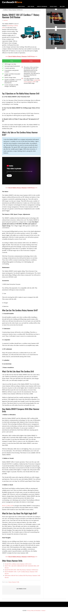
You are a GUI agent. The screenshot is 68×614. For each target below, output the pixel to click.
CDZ (12, 2)
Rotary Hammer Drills (14, 582)
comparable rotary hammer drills (32, 80)
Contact (43, 610)
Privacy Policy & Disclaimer (34, 610)
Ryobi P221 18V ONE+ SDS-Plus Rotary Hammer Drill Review (21, 570)
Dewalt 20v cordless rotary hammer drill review (18, 564)
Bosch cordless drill (7, 505)
